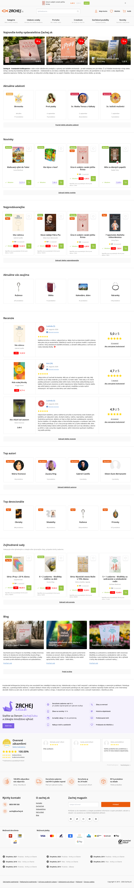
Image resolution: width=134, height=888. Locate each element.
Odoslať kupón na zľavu (67, 471)
